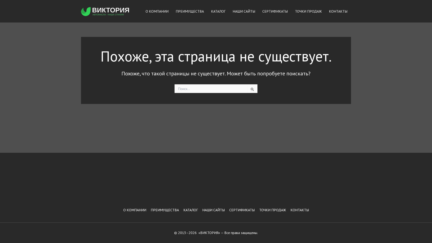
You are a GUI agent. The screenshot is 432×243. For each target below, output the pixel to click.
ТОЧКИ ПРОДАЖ (308, 11)
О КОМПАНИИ (157, 11)
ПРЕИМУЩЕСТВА (190, 11)
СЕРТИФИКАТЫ (275, 11)
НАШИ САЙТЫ (244, 11)
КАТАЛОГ (218, 11)
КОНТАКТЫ (338, 11)
